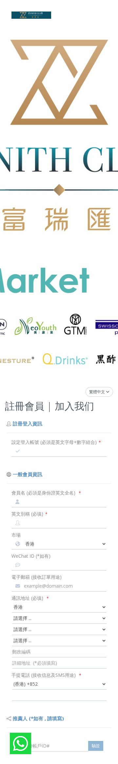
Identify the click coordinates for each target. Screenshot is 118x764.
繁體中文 (97, 392)
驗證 (96, 746)
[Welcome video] (20, 743)
